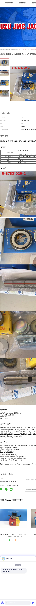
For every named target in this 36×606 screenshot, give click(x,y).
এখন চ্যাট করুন (14, 540)
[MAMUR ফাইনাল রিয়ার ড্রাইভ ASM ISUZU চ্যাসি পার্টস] (13, 518)
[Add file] (2, 603)
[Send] (33, 603)
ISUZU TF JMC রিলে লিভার (12, 464)
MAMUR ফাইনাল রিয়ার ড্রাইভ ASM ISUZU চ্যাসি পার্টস (13, 534)
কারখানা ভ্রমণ (22, 3)
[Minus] (33, 558)
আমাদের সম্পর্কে (9, 3)
